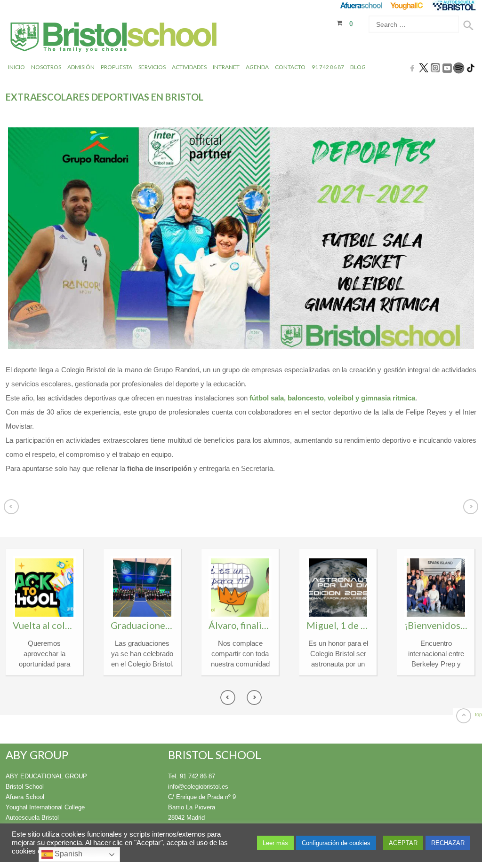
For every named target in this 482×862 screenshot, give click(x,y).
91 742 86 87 (328, 67)
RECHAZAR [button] (448, 842)
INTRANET (226, 67)
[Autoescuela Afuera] (454, 5)
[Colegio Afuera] (360, 5)
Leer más (275, 842)
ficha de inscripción (159, 468)
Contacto (290, 67)
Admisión (81, 67)
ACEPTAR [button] (403, 842)
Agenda (257, 67)
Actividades (189, 67)
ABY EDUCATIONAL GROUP (46, 776)
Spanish (67, 854)
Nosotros (46, 67)
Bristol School (25, 786)
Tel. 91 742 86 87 (191, 776)
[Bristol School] (114, 38)
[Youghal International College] (407, 5)
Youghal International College (45, 807)
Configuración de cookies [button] (336, 842)
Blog (358, 67)
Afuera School (25, 796)
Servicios (152, 67)
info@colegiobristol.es (198, 786)
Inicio (16, 67)
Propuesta (116, 67)
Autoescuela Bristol (32, 817)
